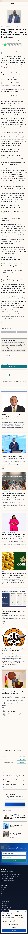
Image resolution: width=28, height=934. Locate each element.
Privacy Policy (4, 903)
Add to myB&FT (17, 26)
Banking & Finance (6, 26)
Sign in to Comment (14, 367)
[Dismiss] (25, 793)
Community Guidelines (6, 907)
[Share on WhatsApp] (5, 44)
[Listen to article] (2, 44)
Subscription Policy (5, 909)
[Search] (25, 3)
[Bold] (2, 364)
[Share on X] (8, 44)
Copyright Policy (4, 911)
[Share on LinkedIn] (14, 44)
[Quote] (7, 364)
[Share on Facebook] (11, 44)
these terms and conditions (15, 348)
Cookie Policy (4, 905)
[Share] (17, 44)
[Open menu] (2, 3)
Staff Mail (3, 895)
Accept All (14, 930)
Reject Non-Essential (14, 924)
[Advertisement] (14, 733)
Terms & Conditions (5, 901)
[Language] (23, 3)
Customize (14, 927)
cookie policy (13, 921)
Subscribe (14, 371)
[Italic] (5, 364)
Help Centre (3, 889)
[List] (9, 364)
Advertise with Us (5, 891)
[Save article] (20, 44)
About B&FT (3, 887)
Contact (3, 893)
